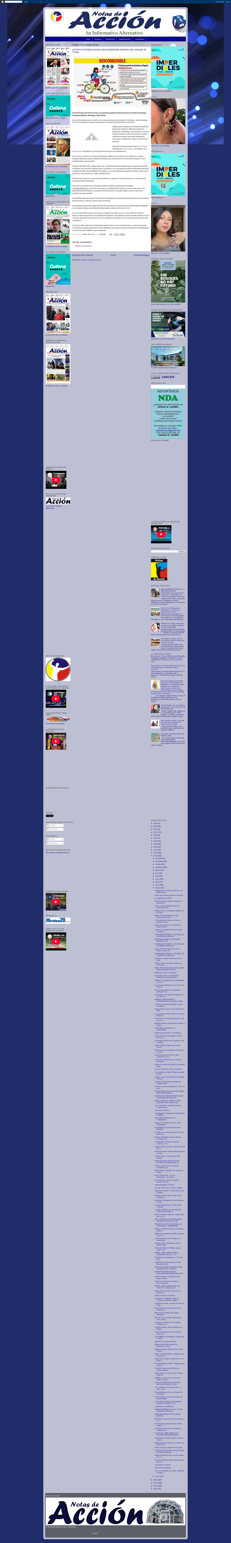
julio (157, 873)
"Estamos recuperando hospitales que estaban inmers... (168, 1082)
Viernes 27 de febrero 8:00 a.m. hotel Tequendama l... (168, 1124)
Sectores (97, 39)
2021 (155, 838)
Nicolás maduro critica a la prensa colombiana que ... (166, 1166)
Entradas (51, 825)
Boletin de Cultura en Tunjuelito (165, 973)
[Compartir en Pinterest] (124, 234)
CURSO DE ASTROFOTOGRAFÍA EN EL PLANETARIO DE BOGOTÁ (169, 1097)
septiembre (159, 867)
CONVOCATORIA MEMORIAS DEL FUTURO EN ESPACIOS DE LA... (168, 1162)
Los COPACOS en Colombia (161, 654)
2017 (155, 850)
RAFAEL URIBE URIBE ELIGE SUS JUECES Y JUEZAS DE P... (167, 1287)
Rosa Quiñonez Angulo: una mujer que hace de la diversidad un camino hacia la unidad (173, 722)
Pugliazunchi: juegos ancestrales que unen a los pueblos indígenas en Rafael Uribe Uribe (172, 625)
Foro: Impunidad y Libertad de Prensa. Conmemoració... (168, 1106)
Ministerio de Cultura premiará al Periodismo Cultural (166, 1345)
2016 (155, 853)
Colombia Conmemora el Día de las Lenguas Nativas (167, 1369)
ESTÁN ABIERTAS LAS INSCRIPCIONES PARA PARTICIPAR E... (170, 1092)
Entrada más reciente (82, 255)
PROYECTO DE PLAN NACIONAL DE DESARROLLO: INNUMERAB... (168, 1225)
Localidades (139, 39)
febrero (158, 888)
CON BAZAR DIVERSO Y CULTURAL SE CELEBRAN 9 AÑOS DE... (169, 935)
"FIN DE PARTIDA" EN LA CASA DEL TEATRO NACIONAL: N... (168, 1211)
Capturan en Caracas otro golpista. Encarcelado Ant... (167, 1282)
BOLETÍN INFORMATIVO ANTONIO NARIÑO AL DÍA (167, 940)
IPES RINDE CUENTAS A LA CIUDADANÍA (165, 1029)
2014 (155, 1480)
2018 (155, 847)
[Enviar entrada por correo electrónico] (110, 234)
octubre (158, 864)
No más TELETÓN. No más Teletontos (168, 1069)
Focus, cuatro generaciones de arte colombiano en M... (167, 907)
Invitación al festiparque (163, 1468)
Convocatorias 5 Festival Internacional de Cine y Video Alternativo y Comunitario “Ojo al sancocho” (168, 667)
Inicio (88, 39)
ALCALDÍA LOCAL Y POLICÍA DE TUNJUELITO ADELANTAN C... (167, 976)
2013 (155, 1483)
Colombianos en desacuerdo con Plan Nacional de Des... (168, 1263)
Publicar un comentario (83, 246)
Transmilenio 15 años (162, 1110)
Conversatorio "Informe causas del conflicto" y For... (167, 1143)
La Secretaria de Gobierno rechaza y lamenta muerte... (167, 921)
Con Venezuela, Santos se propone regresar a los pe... (167, 1181)
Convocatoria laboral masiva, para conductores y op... (166, 1056)
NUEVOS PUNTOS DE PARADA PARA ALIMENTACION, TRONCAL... (168, 1268)
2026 (155, 823)
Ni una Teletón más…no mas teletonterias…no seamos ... (165, 1176)
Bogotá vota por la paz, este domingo (168, 1033)
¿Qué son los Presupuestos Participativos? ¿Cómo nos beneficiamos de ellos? (170, 610)
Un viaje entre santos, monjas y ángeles (169, 1188)
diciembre (159, 858)
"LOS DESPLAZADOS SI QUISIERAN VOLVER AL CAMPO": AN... (168, 1402)
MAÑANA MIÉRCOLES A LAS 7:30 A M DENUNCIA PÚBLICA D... (169, 1410)
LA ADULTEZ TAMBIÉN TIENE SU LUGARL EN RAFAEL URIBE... (167, 1299)
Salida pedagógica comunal (164, 1185)
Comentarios (53, 829)
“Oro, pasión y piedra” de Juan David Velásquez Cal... (167, 991)
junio (157, 876)
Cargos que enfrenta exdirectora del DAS (169, 895)
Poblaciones (110, 39)
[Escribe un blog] (117, 234)
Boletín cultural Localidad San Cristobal (168, 1447)
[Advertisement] (58, 427)
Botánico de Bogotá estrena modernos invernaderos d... (168, 1138)
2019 (155, 844)
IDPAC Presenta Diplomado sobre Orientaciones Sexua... (166, 916)
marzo (157, 885)
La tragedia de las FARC (163, 898)
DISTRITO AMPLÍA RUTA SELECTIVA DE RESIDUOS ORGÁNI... (169, 1451)
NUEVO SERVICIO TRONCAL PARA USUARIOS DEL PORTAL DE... (168, 1102)
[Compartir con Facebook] (121, 234)
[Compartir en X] (119, 234)
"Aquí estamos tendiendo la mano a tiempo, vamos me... (167, 950)
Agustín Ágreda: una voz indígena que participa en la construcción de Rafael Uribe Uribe (173, 707)
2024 (155, 829)
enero (157, 1476)
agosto (157, 870)
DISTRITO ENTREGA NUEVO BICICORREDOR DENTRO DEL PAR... (169, 1272)
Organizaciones (125, 39)
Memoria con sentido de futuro (165, 1341)
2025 (155, 826)
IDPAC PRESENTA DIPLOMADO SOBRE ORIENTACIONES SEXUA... (169, 969)
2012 (155, 1486)
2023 (155, 832)
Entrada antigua (141, 255)
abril (157, 882)
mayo (157, 879)
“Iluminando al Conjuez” (163, 1465)
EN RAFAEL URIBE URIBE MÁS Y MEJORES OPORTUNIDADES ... (167, 1434)
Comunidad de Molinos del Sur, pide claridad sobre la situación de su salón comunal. (173, 640)
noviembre (159, 861)
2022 (155, 835)
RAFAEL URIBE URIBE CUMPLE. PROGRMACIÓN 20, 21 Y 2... (167, 1253)
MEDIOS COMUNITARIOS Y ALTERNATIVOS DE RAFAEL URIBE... (169, 1000)
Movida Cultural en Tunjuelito (165, 1295)
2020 (155, 841)
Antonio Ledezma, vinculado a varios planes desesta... (167, 1277)
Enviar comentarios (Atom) (91, 260)
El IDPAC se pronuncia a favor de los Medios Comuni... (168, 1379)
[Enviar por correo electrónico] (115, 234)
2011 (155, 1489)
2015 (155, 856)
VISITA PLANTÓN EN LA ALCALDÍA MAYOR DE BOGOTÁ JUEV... (167, 1383)
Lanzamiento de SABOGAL (164, 1406)
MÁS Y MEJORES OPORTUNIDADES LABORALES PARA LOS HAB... (168, 1220)
